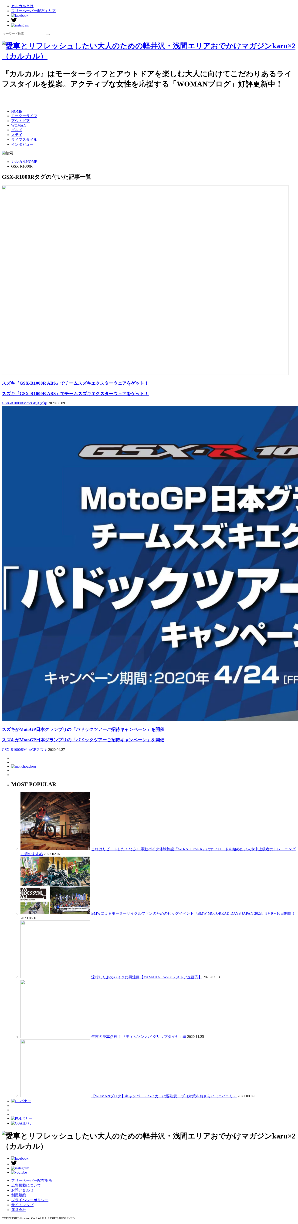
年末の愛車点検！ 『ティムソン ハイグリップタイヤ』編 (138, 1037)
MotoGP (29, 403)
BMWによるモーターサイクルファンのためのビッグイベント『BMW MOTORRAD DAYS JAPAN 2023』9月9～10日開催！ (193, 913)
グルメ (16, 130)
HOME (16, 111)
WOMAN (18, 125)
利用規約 (18, 1195)
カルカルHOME (24, 162)
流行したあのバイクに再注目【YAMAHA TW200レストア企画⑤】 (146, 977)
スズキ (41, 403)
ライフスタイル (24, 140)
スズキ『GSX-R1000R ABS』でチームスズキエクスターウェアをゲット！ (75, 393)
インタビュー (22, 144)
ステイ (16, 135)
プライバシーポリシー (29, 1200)
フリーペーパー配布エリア (33, 11)
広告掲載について (26, 1185)
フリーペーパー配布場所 (31, 1180)
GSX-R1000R (12, 403)
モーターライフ (24, 116)
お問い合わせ (22, 1190)
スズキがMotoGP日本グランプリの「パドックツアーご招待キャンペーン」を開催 (83, 739)
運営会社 (18, 1210)
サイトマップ (22, 1205)
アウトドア (20, 121)
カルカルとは (22, 6)
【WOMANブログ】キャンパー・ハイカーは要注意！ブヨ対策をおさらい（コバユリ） (164, 1096)
